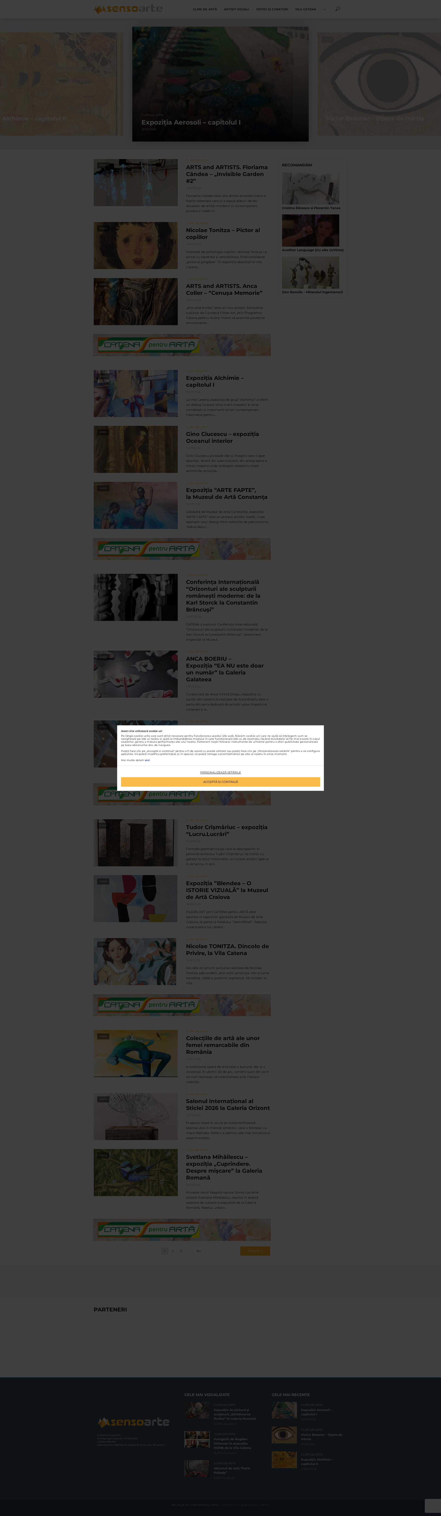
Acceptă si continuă (220, 782)
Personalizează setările (220, 772)
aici (147, 760)
